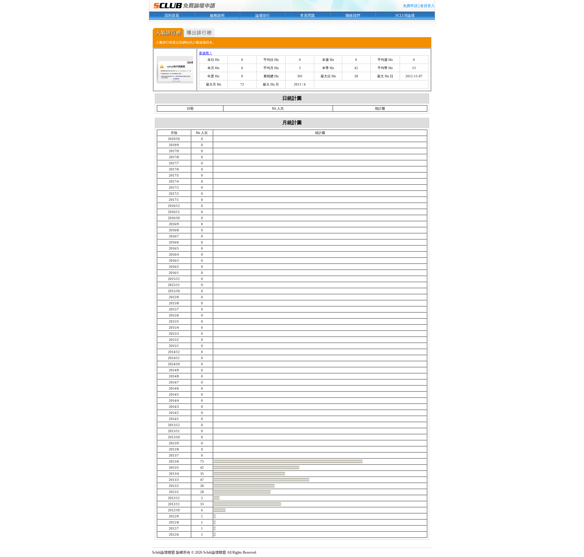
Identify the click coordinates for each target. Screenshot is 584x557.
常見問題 (307, 15)
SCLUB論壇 (405, 15)
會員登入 (427, 6)
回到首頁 (172, 15)
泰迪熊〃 (205, 53)
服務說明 (217, 15)
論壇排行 (262, 15)
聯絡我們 (353, 15)
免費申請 (410, 6)
